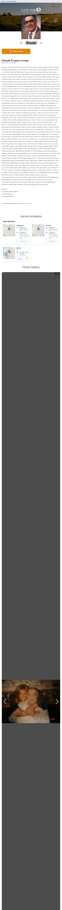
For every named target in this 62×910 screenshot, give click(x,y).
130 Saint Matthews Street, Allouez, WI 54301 (24, 237)
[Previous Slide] (5, 701)
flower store (29, 203)
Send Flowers (26, 258)
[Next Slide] (57, 701)
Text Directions (23, 241)
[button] (9, 228)
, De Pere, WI (22, 255)
